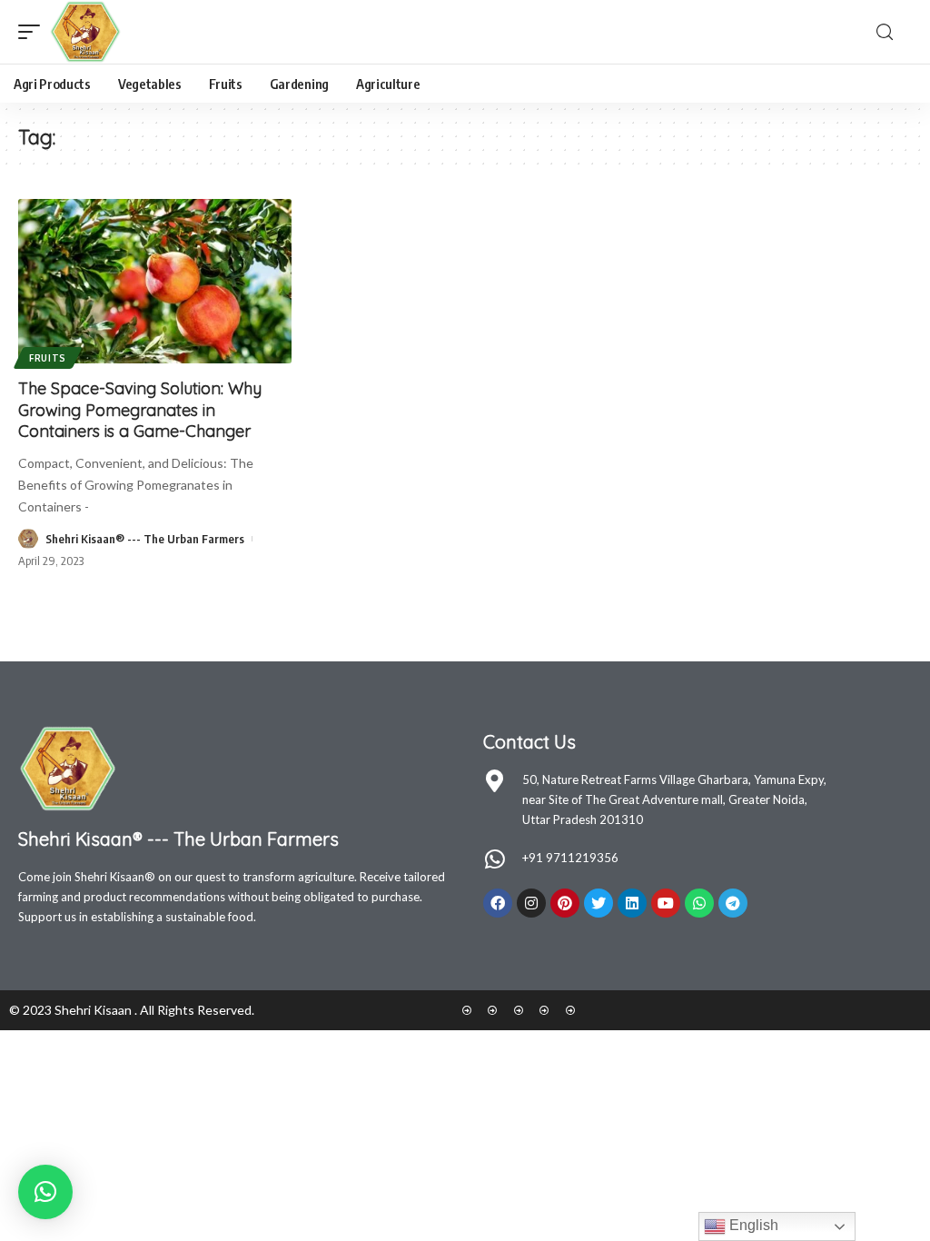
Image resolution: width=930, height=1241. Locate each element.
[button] (45, 1192)
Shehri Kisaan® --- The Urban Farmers (144, 538)
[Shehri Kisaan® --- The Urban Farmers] (85, 32)
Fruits (47, 357)
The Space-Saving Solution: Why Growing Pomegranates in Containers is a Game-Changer (140, 410)
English (752, 1225)
